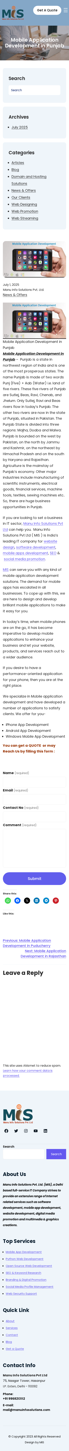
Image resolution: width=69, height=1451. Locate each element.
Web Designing (24, 204)
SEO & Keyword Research (23, 1273)
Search (8, 1146)
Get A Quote (47, 10)
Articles (18, 162)
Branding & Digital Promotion (26, 1280)
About (10, 1321)
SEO (53, 553)
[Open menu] (65, 10)
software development (35, 547)
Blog (15, 169)
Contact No (21, 807)
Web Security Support (21, 1294)
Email (15, 790)
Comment (20, 825)
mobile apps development (25, 553)
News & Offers (24, 190)
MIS (6, 569)
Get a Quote (15, 1349)
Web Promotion (25, 211)
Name (16, 772)
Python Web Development (25, 1259)
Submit (34, 878)
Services (12, 1328)
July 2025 (20, 127)
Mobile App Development (24, 1252)
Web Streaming (25, 218)
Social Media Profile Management (29, 1287)
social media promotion (24, 559)
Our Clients (21, 197)
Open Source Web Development (29, 1266)
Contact (12, 1335)
